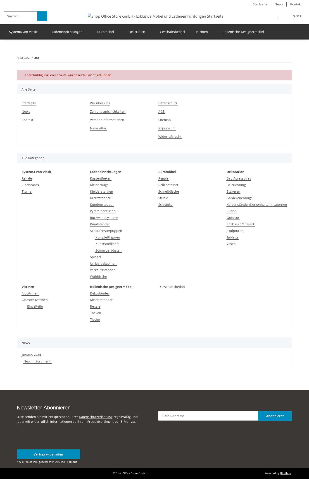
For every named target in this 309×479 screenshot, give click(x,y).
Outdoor (233, 217)
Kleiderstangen (101, 191)
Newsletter (98, 128)
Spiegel (95, 257)
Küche (231, 211)
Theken (95, 313)
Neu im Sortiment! (37, 361)
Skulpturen (235, 231)
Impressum (167, 128)
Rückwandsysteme (104, 217)
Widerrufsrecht (169, 136)
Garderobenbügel (240, 198)
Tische (26, 191)
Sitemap (164, 120)
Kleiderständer (101, 300)
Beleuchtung (236, 185)
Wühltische (98, 276)
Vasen (231, 244)
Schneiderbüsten (108, 250)
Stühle (163, 198)
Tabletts (232, 237)
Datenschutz (167, 103)
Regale (27, 178)
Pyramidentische (102, 211)
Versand (72, 462)
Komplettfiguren (107, 237)
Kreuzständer (100, 198)
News (279, 4)
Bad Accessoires (239, 178)
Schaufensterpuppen (106, 231)
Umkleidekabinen (103, 263)
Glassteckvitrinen (35, 300)
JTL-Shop (285, 473)
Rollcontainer (168, 185)
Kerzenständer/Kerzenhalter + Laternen (257, 204)
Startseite (260, 4)
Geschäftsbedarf (172, 287)
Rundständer (100, 224)
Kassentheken (100, 178)
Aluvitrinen (30, 293)
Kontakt (296, 4)
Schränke (165, 204)
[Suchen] (42, 16)
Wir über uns (100, 103)
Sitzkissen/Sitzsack (241, 224)
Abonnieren (275, 416)
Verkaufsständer (102, 270)
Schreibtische (168, 191)
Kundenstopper (102, 204)
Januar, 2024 (31, 355)
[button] (269, 16)
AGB (161, 111)
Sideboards (30, 185)
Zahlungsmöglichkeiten (107, 111)
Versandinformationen (107, 120)
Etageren (233, 191)
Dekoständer (99, 293)
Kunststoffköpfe (107, 244)
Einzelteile (35, 306)
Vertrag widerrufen (48, 454)
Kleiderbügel (99, 185)
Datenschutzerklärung (96, 417)
